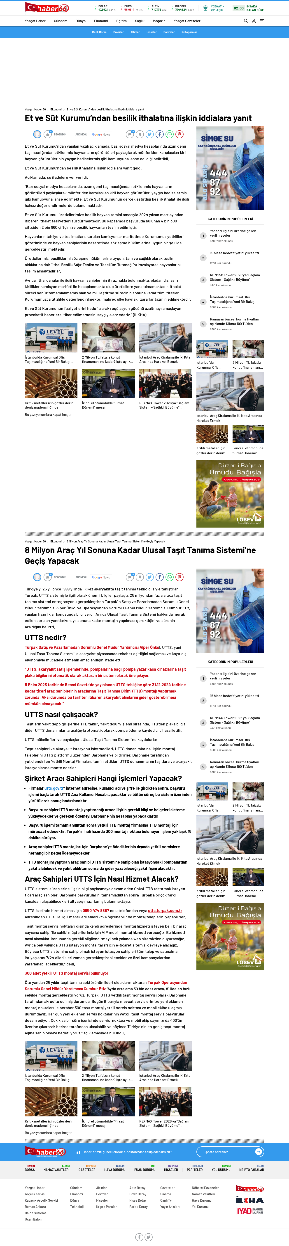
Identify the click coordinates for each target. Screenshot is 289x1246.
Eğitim (121, 20)
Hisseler (152, 32)
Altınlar (135, 32)
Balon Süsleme (36, 1213)
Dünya (81, 20)
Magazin (159, 20)
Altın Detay (137, 1188)
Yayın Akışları (169, 1207)
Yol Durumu (221, 1168)
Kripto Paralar (251, 1168)
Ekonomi (101, 20)
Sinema (165, 1194)
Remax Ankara (35, 1207)
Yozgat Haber (35, 20)
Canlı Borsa (99, 32)
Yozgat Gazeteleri (187, 20)
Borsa (30, 1168)
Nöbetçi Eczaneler (205, 1188)
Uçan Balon (33, 1219)
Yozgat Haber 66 (35, 109)
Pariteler (169, 32)
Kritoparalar (189, 32)
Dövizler (118, 32)
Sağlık (139, 20)
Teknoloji (77, 1207)
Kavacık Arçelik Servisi (41, 1200)
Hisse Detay (138, 1200)
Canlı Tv (166, 1200)
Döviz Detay (137, 1194)
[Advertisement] (144, 71)
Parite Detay (138, 1207)
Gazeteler (87, 1168)
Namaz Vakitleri (57, 1168)
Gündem (60, 20)
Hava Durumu (114, 1168)
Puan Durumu (144, 1168)
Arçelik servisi (35, 1194)
